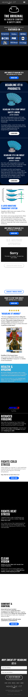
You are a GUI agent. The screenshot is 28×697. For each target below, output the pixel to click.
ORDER (21, 682)
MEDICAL (14, 682)
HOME (6, 682)
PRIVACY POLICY (17, 694)
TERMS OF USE (10, 694)
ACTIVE (9, 682)
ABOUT (17, 682)
